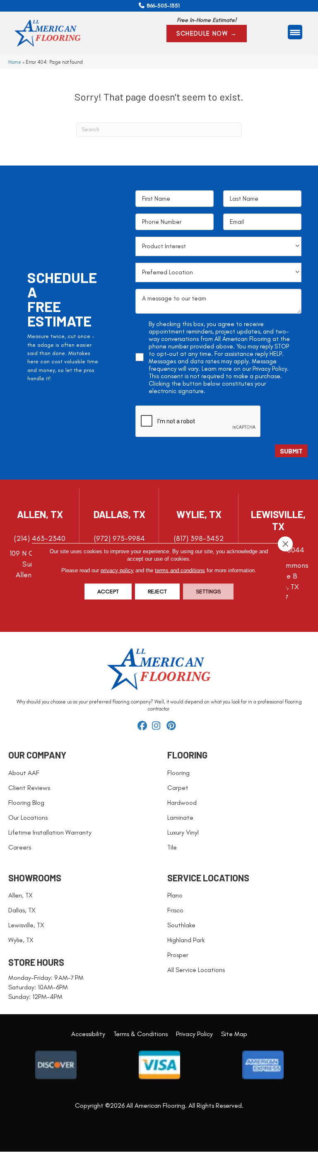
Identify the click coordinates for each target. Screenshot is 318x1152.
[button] (206, 33)
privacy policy (117, 570)
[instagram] (158, 726)
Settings (208, 591)
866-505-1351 (163, 5)
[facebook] (143, 726)
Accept (108, 591)
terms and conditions (180, 570)
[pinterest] (172, 726)
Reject (157, 591)
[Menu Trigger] (295, 32)
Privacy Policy (270, 368)
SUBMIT (291, 451)
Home (14, 62)
